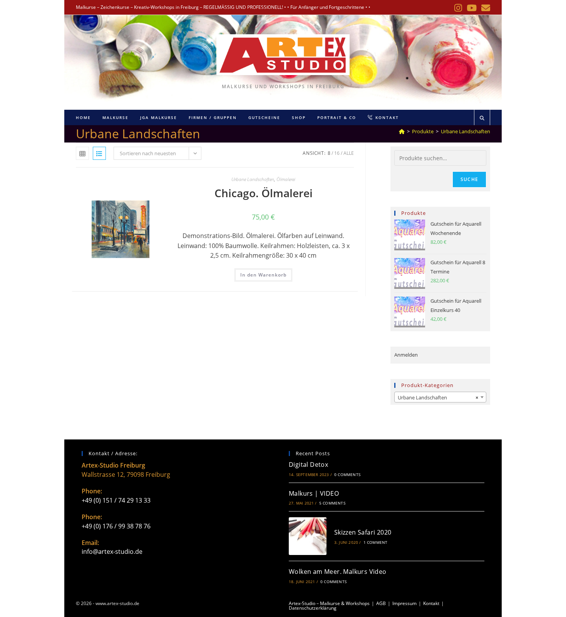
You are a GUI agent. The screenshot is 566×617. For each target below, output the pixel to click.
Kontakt (431, 603)
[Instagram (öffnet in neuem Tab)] (458, 7)
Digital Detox (308, 464)
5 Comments (332, 503)
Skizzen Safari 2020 (363, 532)
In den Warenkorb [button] (263, 275)
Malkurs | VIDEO (314, 493)
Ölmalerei (285, 179)
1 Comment (375, 542)
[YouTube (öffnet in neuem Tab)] (471, 7)
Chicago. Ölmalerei (263, 193)
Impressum (404, 603)
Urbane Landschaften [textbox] (438, 397)
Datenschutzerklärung (313, 608)
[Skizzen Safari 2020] (308, 536)
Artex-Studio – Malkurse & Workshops (329, 603)
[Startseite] (402, 131)
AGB (381, 603)
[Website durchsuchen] (482, 118)
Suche (469, 179)
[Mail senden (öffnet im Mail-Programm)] (484, 7)
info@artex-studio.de (112, 551)
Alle (348, 153)
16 (337, 153)
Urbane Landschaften (465, 131)
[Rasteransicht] (82, 153)
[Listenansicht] (99, 153)
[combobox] (440, 397)
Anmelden (406, 354)
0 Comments (347, 474)
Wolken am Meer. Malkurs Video (338, 571)
